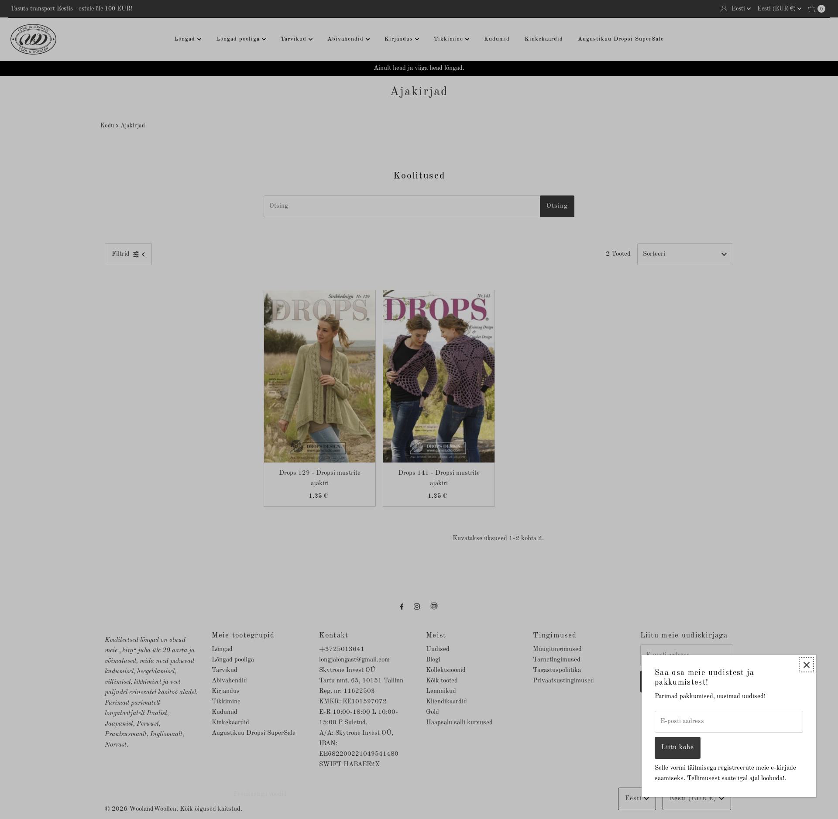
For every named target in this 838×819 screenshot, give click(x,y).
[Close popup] (806, 664)
